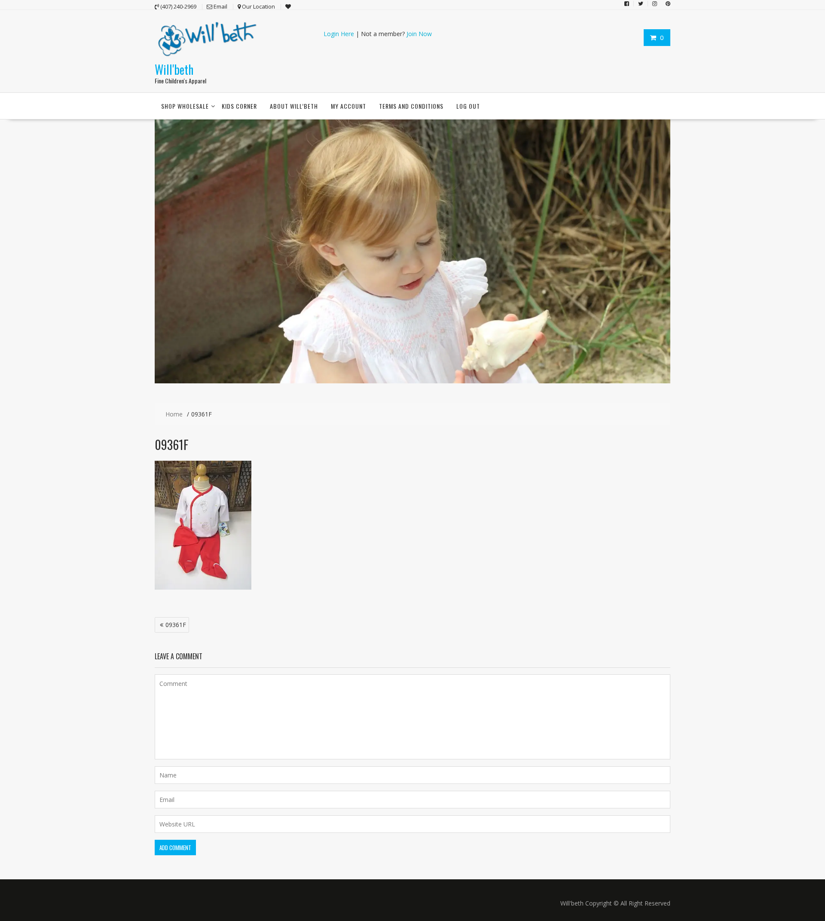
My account (348, 105)
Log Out (468, 105)
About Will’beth (294, 105)
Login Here (339, 34)
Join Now (419, 34)
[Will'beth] (412, 381)
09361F (175, 625)
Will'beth (174, 69)
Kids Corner (239, 105)
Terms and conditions (411, 105)
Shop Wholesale (185, 105)
